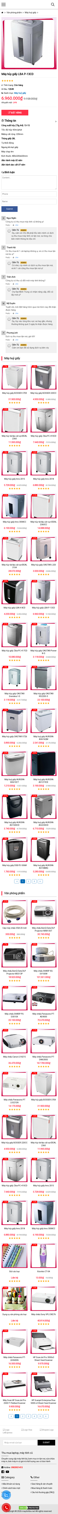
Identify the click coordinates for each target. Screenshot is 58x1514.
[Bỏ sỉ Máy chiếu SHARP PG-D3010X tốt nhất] (14, 998)
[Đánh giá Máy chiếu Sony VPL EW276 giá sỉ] (43, 1298)
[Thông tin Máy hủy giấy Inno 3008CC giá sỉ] (14, 506)
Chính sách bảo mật (11, 1488)
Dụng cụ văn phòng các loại (14, 1314)
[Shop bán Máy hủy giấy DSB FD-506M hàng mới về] (14, 849)
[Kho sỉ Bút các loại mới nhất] (14, 1255)
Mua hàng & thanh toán (42, 1488)
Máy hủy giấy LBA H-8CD (14, 608)
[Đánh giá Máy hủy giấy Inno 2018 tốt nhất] (43, 463)
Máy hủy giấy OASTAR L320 (43, 565)
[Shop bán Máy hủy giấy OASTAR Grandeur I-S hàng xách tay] (14, 677)
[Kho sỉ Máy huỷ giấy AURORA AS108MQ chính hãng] (43, 849)
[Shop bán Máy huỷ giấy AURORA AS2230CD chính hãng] (43, 806)
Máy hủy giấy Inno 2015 (14, 479)
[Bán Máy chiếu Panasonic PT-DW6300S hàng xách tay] (43, 1041)
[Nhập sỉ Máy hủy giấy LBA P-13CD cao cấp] (43, 592)
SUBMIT (46, 1442)
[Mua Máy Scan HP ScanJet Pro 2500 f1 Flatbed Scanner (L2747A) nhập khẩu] (14, 1384)
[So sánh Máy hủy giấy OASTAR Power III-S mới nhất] (43, 635)
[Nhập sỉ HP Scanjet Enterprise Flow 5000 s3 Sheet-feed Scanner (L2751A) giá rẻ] (43, 1384)
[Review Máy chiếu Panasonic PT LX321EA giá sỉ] (14, 1084)
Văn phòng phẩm (14, 893)
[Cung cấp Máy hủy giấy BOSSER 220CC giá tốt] (43, 377)
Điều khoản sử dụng (11, 1484)
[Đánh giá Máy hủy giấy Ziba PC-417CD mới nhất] (14, 635)
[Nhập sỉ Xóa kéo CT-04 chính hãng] (43, 1255)
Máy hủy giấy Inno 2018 (43, 479)
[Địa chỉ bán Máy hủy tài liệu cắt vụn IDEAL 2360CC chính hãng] (43, 506)
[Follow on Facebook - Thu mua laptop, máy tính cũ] (3, 1472)
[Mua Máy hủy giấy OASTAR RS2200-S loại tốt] (43, 677)
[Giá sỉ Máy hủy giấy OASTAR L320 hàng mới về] (43, 549)
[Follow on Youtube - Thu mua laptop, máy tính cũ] (8, 1472)
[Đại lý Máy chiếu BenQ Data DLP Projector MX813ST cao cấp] (43, 912)
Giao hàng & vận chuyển (42, 1484)
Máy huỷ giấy (20, 93)
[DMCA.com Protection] (29, 1508)
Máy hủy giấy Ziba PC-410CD (43, 436)
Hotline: (13, 1467)
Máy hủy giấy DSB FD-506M (14, 865)
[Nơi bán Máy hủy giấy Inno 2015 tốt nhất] (14, 463)
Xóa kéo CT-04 (43, 1271)
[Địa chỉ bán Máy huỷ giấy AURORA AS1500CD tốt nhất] (14, 806)
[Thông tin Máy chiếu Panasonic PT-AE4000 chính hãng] (43, 998)
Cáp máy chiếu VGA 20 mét (15, 928)
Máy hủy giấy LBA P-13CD (43, 608)
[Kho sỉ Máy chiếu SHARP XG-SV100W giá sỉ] (43, 955)
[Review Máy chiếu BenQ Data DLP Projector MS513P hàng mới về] (14, 955)
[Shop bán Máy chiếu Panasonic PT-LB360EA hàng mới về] (14, 1341)
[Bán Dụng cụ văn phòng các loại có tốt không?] (14, 1298)
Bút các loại (14, 1271)
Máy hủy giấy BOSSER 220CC (43, 393)
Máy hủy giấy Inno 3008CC (14, 522)
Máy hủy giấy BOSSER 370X (14, 393)
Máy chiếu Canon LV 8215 (14, 1057)
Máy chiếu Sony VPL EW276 (43, 1314)
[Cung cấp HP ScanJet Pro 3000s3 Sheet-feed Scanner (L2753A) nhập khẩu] (43, 1341)
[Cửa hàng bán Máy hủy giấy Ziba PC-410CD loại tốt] (43, 420)
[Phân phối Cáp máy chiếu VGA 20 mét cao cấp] (14, 912)
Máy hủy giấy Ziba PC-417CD (14, 651)
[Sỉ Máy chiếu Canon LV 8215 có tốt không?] (14, 1041)
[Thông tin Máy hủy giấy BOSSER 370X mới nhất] (14, 377)
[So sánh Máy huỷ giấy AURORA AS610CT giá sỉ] (14, 763)
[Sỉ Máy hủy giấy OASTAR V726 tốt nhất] (14, 720)
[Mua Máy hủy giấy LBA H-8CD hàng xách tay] (14, 592)
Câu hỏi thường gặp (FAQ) (43, 1492)
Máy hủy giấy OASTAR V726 (14, 736)
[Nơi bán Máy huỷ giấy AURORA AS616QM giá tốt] (43, 720)
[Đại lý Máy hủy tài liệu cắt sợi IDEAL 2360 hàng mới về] (14, 420)
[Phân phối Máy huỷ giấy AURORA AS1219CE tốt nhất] (43, 763)
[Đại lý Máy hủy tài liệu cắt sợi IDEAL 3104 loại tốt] (14, 549)
